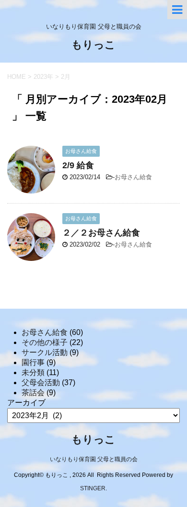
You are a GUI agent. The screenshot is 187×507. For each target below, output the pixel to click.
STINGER (92, 488)
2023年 (43, 76)
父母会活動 (41, 382)
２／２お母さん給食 (101, 232)
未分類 (33, 372)
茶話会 (33, 392)
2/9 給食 (78, 165)
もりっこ (93, 45)
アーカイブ (26, 403)
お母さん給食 (133, 177)
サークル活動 (45, 352)
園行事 (33, 362)
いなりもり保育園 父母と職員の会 (94, 459)
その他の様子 (45, 342)
